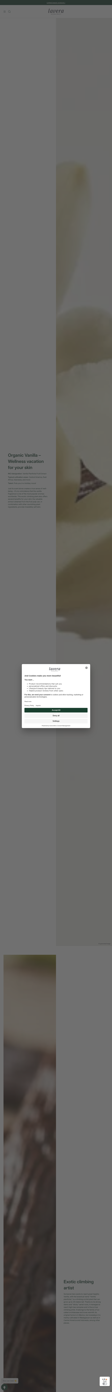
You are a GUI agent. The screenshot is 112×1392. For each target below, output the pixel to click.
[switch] (105, 1383)
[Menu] (108, 1378)
